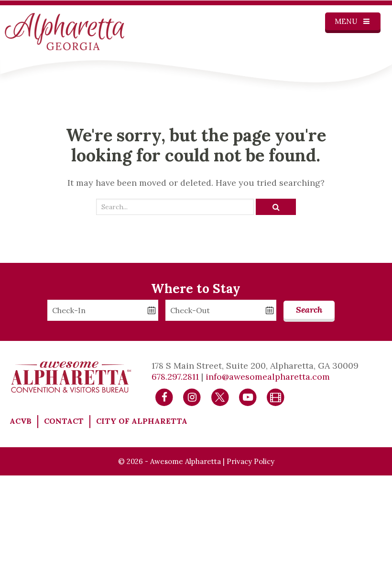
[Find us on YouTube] (248, 396)
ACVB (21, 421)
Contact (64, 421)
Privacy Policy (250, 461)
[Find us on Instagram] (192, 396)
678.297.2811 (175, 376)
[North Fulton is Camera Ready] (275, 396)
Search (309, 309)
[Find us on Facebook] (164, 396)
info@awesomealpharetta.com (268, 376)
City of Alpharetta (141, 421)
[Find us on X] (220, 396)
